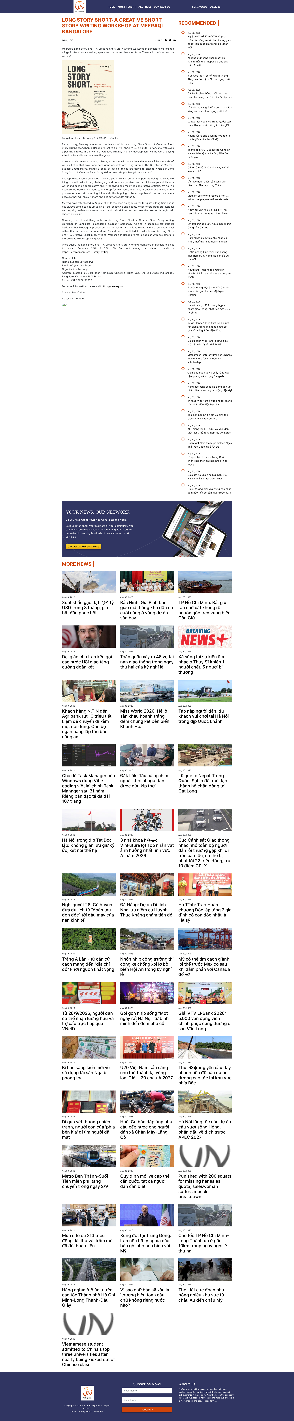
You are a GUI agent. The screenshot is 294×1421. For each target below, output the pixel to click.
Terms (73, 1411)
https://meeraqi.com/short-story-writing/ (85, 251)
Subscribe (147, 1409)
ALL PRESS (144, 6)
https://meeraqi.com (113, 286)
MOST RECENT (127, 6)
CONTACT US (162, 6)
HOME (111, 6)
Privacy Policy (85, 1411)
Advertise (98, 1411)
